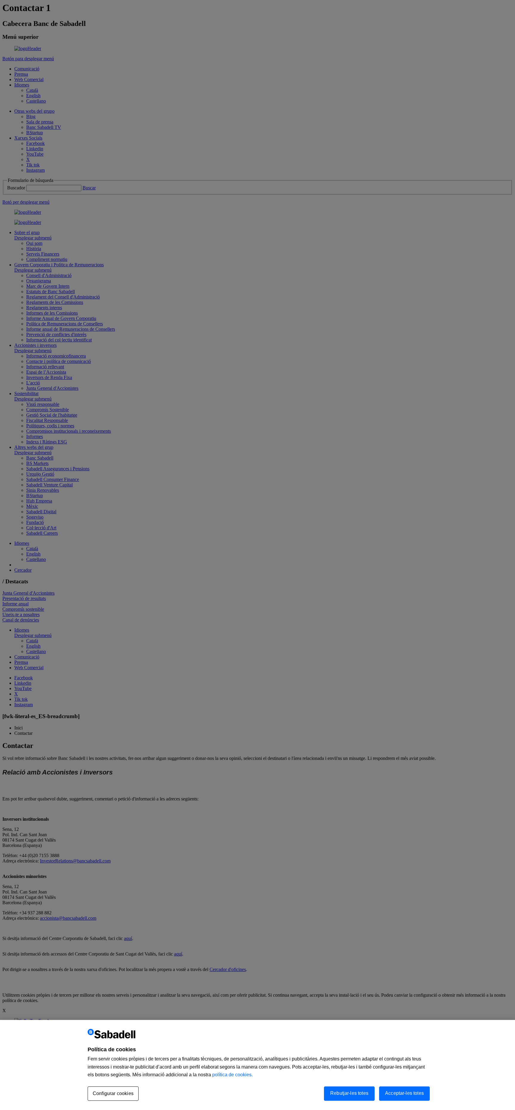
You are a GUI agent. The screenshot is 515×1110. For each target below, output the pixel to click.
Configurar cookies (113, 1093)
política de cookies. (232, 1074)
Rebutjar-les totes (349, 1093)
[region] (257, 1065)
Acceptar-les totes (404, 1093)
